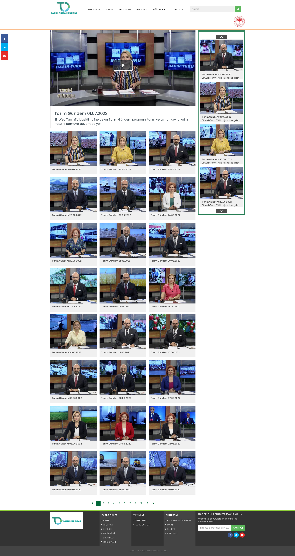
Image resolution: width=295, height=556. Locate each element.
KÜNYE (170, 524)
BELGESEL (142, 9)
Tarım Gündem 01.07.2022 (81, 113)
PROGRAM (125, 9)
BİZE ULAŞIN (172, 533)
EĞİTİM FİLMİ (160, 9)
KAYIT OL (238, 527)
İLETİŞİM (171, 529)
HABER (110, 9)
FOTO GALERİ (109, 541)
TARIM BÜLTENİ (142, 524)
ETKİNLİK (178, 9)
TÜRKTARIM (140, 520)
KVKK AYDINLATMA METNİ (179, 520)
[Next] (153, 503)
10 (147, 503)
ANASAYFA (94, 9)
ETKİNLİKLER (108, 537)
